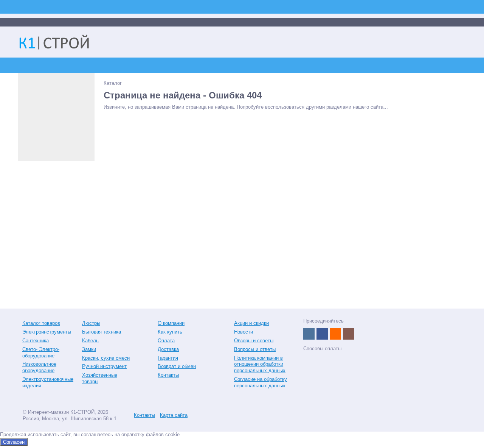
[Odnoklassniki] (335, 334)
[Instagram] (348, 334)
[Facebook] (322, 334)
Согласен (14, 442)
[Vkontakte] (309, 334)
